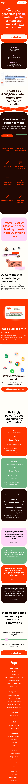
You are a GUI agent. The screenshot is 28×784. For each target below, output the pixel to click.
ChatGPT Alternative (14, 695)
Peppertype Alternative (14, 707)
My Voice (14, 739)
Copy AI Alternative (14, 698)
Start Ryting (22, 2)
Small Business (14, 728)
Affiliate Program (14, 750)
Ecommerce (14, 716)
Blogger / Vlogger (14, 725)
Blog (14, 766)
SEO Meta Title (14, 674)
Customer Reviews (14, 754)
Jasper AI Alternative (14, 704)
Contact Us (14, 763)
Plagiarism (14, 743)
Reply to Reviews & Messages (14, 677)
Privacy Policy (14, 774)
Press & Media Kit (14, 777)
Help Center (14, 757)
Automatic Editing (7, 136)
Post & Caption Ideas (14, 684)
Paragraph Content (14, 681)
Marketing (14, 722)
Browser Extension (14, 736)
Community (14, 760)
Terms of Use (14, 771)
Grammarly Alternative (14, 701)
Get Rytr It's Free (14, 37)
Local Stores (14, 719)
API (14, 746)
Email (14, 671)
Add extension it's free (15, 389)
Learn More (14, 440)
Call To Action (14, 687)
